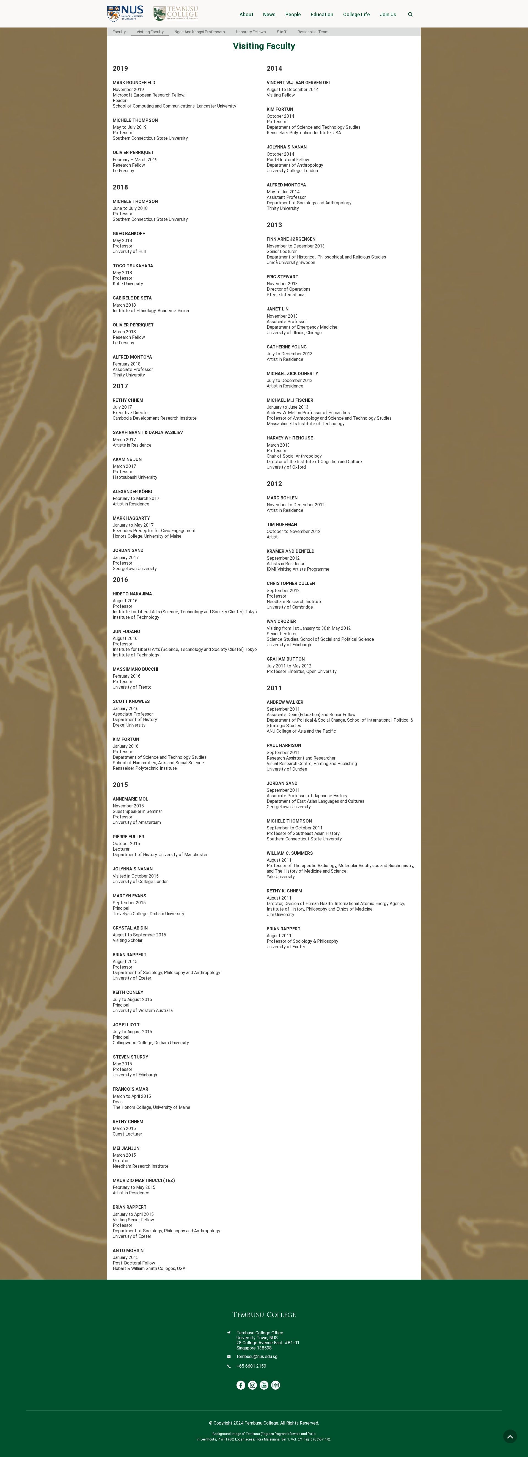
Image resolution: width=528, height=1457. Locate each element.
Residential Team (313, 32)
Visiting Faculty (150, 32)
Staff (282, 32)
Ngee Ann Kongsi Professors (200, 32)
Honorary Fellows (251, 32)
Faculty (119, 32)
